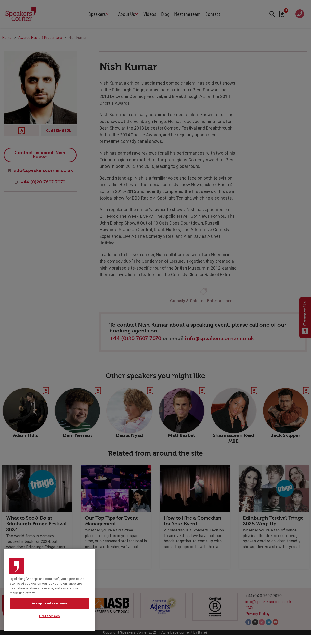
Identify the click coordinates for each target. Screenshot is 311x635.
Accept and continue (49, 603)
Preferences (49, 616)
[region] (49, 590)
